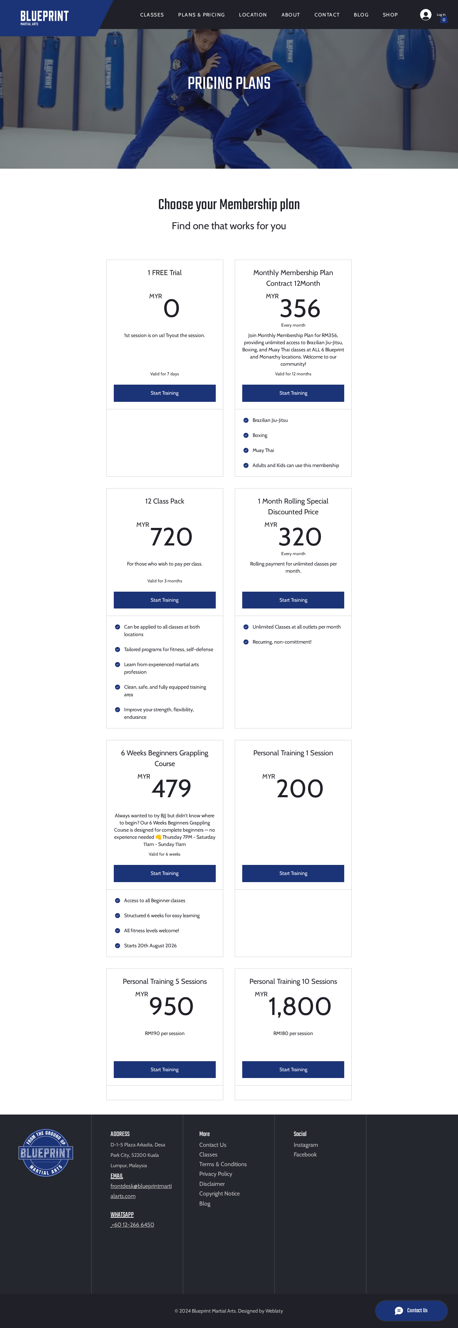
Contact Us (212, 1144)
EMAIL (117, 1176)
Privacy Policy (215, 1173)
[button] (444, 18)
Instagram (306, 1144)
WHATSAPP (122, 1215)
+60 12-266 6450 (133, 1224)
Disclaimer (212, 1183)
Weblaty (274, 1311)
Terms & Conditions (223, 1164)
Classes (208, 1154)
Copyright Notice (219, 1193)
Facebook (305, 1154)
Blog (204, 1203)
